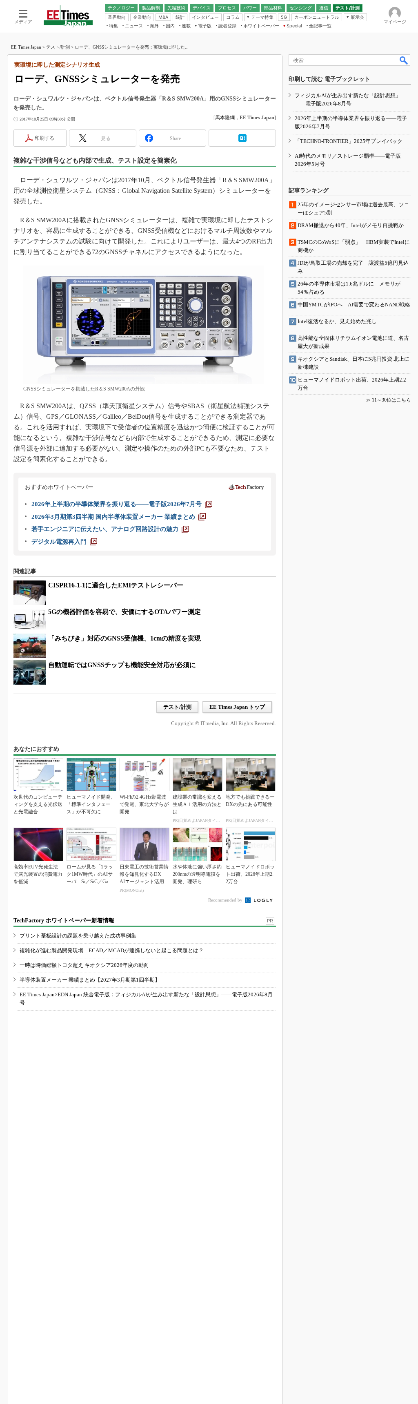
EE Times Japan (26, 47)
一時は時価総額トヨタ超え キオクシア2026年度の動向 (84, 965)
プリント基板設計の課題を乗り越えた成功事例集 (78, 936)
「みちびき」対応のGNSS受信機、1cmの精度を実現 (124, 638)
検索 (404, 60)
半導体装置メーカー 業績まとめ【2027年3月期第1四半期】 (90, 980)
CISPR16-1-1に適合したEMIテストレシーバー (115, 585)
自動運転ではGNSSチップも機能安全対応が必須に (122, 664)
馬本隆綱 (225, 118)
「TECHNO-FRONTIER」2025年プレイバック (348, 141)
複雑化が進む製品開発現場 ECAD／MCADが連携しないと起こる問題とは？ (112, 950)
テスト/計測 (58, 47)
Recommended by (226, 899)
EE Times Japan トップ (237, 707)
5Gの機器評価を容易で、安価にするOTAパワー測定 (124, 611)
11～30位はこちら (391, 400)
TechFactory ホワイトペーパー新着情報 (63, 920)
